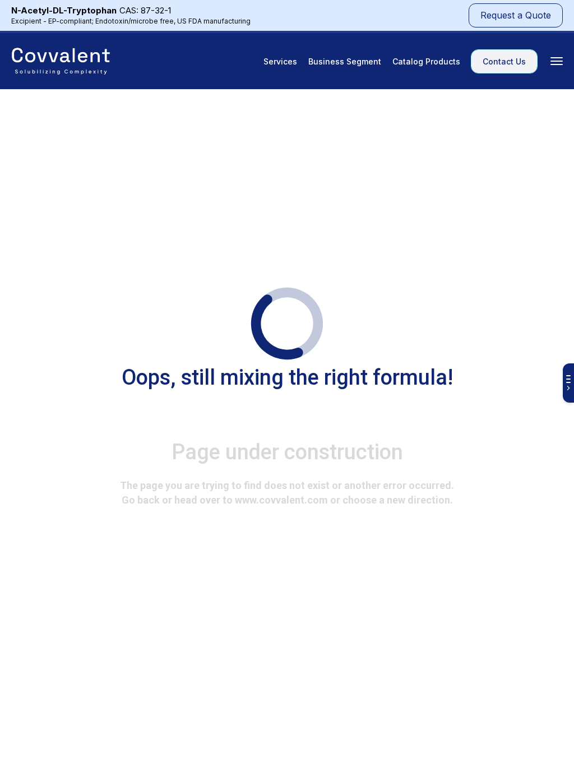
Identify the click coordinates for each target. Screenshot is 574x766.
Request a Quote (515, 15)
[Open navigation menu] (556, 61)
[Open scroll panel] (568, 383)
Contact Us (504, 61)
